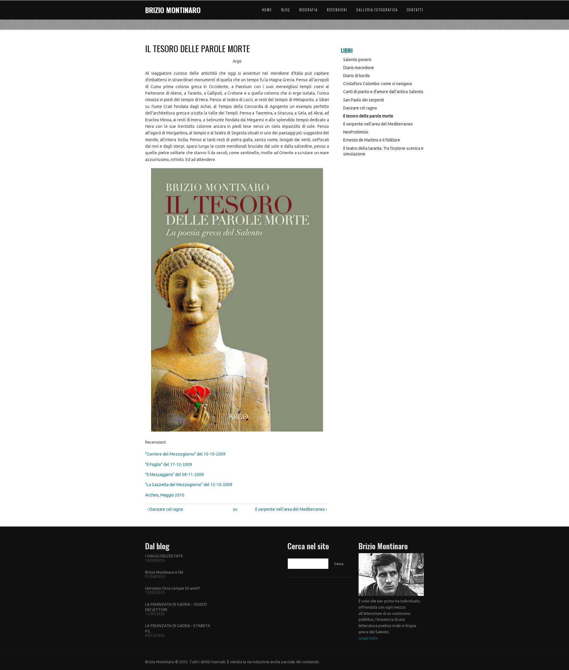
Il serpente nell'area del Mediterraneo (378, 124)
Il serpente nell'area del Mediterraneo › (291, 509)
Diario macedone (358, 67)
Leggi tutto (368, 638)
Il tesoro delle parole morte (368, 116)
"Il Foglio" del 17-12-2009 (168, 464)
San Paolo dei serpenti (363, 100)
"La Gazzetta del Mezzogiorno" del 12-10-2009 (188, 484)
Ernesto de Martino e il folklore (371, 140)
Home (267, 9)
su (235, 509)
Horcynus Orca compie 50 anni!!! (172, 588)
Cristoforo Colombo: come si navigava (377, 83)
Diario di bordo (356, 75)
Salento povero (357, 59)
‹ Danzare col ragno (165, 509)
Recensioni (337, 9)
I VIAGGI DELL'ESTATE (164, 556)
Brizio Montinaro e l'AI (164, 572)
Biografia (308, 9)
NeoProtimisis (355, 132)
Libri (347, 50)
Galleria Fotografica (377, 9)
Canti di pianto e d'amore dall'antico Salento (383, 91)
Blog (285, 9)
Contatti (415, 9)
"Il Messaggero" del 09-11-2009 (174, 474)
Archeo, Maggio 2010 (164, 495)
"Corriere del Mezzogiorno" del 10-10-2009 (185, 454)
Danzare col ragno (360, 108)
